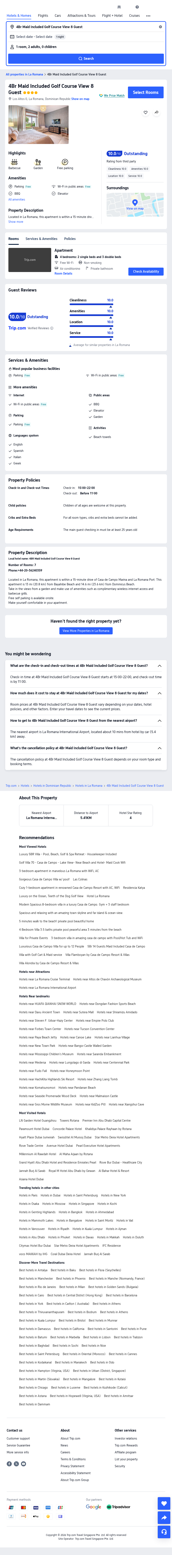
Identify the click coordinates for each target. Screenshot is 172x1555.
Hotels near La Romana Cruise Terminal (44, 979)
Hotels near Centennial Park (111, 1062)
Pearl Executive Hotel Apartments (98, 1145)
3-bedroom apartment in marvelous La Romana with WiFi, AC (59, 871)
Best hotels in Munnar (103, 1320)
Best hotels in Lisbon (97, 1337)
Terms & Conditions (73, 1459)
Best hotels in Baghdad (34, 1345)
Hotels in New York (113, 1195)
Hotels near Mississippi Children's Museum (46, 1054)
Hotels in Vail (124, 1220)
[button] (128, 6)
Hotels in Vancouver (32, 1229)
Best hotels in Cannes (123, 1354)
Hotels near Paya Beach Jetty (38, 1037)
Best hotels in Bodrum (82, 1312)
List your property (126, 1459)
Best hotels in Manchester (36, 1278)
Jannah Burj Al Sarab (32, 1171)
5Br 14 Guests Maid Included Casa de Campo (116, 946)
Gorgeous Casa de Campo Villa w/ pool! (44, 879)
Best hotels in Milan (72, 1287)
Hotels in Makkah (108, 1237)
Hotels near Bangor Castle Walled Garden (85, 1045)
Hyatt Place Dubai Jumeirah (37, 1137)
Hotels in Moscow (53, 1203)
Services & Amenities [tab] (41, 239)
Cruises (134, 16)
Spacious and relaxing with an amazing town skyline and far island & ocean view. (71, 913)
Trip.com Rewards (126, 1445)
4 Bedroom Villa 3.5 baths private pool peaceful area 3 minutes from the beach (70, 929)
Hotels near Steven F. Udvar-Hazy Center (46, 1020)
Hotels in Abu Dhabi (32, 1237)
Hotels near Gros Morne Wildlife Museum (45, 1104)
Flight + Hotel (112, 16)
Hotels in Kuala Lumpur (88, 1229)
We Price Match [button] (114, 95)
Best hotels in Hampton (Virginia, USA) (44, 1370)
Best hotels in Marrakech (71, 1362)
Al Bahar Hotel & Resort (114, 1171)
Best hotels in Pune (134, 1329)
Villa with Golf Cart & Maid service (40, 954)
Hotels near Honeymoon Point (70, 1071)
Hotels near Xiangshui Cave (126, 1104)
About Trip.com (70, 1438)
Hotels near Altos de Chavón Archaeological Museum (107, 979)
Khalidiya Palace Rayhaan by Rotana (108, 1129)
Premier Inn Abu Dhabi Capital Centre (106, 1120)
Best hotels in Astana (33, 1396)
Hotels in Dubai (50, 1195)
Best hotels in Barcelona (121, 1295)
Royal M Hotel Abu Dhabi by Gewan (72, 1171)
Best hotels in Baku (63, 1270)
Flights (43, 16)
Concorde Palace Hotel (67, 1129)
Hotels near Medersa (32, 1062)
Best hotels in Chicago (33, 1387)
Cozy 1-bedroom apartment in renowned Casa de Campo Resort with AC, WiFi (69, 887)
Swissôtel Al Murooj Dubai (74, 1137)
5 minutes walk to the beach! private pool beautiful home (56, 921)
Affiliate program (125, 1452)
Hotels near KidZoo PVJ (91, 1104)
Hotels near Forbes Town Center (40, 1029)
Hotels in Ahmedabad (100, 1212)
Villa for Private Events (33, 938)
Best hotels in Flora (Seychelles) (100, 1270)
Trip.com (11, 785)
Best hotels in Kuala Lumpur (37, 1320)
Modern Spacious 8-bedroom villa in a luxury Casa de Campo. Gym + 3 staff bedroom (74, 904)
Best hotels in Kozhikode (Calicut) (106, 1387)
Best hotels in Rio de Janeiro (37, 1287)
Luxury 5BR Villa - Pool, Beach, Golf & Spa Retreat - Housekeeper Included (68, 854)
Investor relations (126, 1438)
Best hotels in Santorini (103, 1329)
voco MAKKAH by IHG (33, 1254)
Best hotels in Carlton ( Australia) (68, 1303)
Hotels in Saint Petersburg (81, 1195)
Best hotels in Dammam (34, 1404)
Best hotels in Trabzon (128, 1337)
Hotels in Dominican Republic (52, 785)
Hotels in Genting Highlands (37, 1212)
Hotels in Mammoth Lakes (36, 1220)
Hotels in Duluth (133, 1237)
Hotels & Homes (19, 16)
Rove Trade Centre (31, 1145)
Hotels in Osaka (29, 1203)
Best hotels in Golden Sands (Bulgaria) (113, 1287)
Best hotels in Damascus (35, 1329)
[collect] (164, 1503)
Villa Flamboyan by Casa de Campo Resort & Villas (97, 954)
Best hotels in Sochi (65, 1345)
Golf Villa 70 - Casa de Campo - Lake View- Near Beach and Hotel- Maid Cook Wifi (72, 862)
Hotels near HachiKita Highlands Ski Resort (46, 1079)
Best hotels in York (31, 1303)
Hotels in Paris (28, 1195)
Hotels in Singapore (81, 1203)
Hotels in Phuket (59, 1237)
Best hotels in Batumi (33, 1337)
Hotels (25, 785)
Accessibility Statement (76, 1473)
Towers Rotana (69, 1120)
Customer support (18, 1438)
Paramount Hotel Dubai (34, 1129)
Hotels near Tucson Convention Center (89, 1029)
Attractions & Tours (81, 16)
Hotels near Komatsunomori (37, 1087)
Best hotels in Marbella (65, 1337)
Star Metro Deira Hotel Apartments (117, 1137)
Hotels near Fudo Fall (33, 1071)
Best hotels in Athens (107, 1303)
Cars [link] (58, 16)
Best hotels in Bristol (72, 1320)
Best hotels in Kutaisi (112, 1379)
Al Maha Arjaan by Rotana (76, 1154)
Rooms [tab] (13, 239)
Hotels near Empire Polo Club (95, 1020)
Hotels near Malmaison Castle (99, 1096)
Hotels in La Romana (88, 785)
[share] (164, 1517)
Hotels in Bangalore (69, 1220)
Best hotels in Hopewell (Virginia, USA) (75, 1396)
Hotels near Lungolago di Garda (69, 1062)
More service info (18, 1452)
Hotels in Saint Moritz (99, 1220)
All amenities (16, 199)
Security (120, 1466)
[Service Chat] (164, 1532)
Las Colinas (80, 879)
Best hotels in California (69, 1329)
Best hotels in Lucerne (65, 1387)
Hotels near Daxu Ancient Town (39, 1012)
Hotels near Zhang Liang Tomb (98, 1079)
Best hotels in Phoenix (71, 1278)
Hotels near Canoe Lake (75, 1037)
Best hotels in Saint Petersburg (39, 1354)
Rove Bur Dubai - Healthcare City (120, 1162)
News (64, 1445)
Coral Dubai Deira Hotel (66, 1254)
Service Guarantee (18, 1445)
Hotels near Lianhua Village (112, 1037)
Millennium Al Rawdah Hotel (37, 1154)
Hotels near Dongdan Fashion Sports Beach (107, 1004)
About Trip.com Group (75, 1480)
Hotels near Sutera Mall (78, 1012)
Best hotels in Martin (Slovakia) (39, 1379)
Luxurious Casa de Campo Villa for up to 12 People (51, 946)
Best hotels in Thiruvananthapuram (41, 1312)
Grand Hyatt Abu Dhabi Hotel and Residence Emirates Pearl (57, 1162)
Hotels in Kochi (107, 1203)
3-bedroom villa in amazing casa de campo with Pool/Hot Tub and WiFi (97, 938)
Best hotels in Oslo (102, 1362)
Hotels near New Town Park (37, 1045)
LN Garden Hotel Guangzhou (37, 1120)
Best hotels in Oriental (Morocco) (84, 1354)
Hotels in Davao (83, 1237)
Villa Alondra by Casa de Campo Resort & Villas (49, 963)
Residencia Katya (134, 887)
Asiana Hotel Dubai (31, 1179)
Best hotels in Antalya (33, 1270)
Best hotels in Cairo (31, 1295)
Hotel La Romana (98, 896)
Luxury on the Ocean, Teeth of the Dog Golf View (51, 896)
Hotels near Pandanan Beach (77, 1087)
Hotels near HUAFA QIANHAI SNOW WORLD (47, 1004)
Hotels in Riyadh (58, 1229)
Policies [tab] (70, 239)
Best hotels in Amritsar (118, 1396)
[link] (119, 6)
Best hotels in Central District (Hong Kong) (75, 1295)
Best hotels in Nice (94, 1345)
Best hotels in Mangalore (79, 1379)
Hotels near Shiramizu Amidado (117, 1012)
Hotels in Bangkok (70, 1212)
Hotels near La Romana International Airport (47, 987)
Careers (65, 1452)
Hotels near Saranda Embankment (99, 1054)
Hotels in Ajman (116, 1229)
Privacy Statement (72, 1466)
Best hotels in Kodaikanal (35, 1362)
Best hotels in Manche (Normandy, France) (117, 1278)
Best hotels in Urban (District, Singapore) (99, 1370)
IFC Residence (111, 1245)
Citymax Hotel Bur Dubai (35, 1245)
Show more (15, 221)
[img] (38, 124)
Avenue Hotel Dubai (60, 1145)
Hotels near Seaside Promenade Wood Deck (47, 1096)
